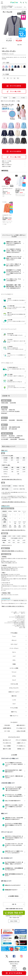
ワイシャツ (14, 672)
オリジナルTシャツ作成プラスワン (7, 6)
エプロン (14, 676)
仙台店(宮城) (13, 402)
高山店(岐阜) (4, 420)
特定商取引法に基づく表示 (14, 961)
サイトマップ (14, 967)
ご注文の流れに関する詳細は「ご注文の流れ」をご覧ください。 (13, 502)
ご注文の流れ (7, 725)
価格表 (14, 97)
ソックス (14, 700)
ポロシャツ (14, 640)
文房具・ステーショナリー (14, 692)
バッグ (14, 656)
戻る (24, 969)
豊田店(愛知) (20, 420)
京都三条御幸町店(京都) (14, 427)
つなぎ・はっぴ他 (14, 684)
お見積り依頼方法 (7, 728)
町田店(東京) (4, 413)
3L (18, 78)
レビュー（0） (19, 44)
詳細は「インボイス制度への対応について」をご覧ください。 (13, 606)
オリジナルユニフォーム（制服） (7, 7)
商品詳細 (5, 97)
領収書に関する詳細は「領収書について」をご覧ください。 (13, 551)
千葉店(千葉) (4, 409)
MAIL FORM (13, 921)
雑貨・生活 (14, 696)
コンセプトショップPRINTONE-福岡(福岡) (10, 437)
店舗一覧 (14, 904)
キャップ (14, 680)
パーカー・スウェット (14, 648)
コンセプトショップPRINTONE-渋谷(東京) (10, 411)
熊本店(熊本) (22, 439)
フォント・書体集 (7, 746)
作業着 (14, 664)
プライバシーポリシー (14, 963)
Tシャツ (14, 636)
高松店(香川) (4, 435)
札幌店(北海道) (4, 402)
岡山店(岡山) (12, 435)
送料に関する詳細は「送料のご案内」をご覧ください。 (12, 479)
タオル (14, 660)
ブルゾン (14, 652)
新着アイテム (14, 711)
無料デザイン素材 (7, 749)
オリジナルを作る (15, 973)
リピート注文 (7, 731)
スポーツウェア (14, 644)
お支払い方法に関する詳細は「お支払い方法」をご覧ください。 (13, 530)
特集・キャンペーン (14, 715)
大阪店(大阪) (4, 427)
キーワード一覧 (14, 969)
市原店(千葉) (12, 409)
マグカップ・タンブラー (14, 688)
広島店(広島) (20, 435)
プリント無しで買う (15, 91)
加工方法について (7, 740)
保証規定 (14, 965)
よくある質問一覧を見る (13, 896)
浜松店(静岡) (12, 420)
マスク (14, 703)
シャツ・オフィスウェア (18, 7)
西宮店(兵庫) (4, 429)
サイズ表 (22, 97)
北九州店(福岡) (4, 439)
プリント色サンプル (7, 743)
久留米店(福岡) (13, 439)
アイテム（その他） (14, 707)
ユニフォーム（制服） (14, 668)
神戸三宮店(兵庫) (13, 429)
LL (14, 78)
